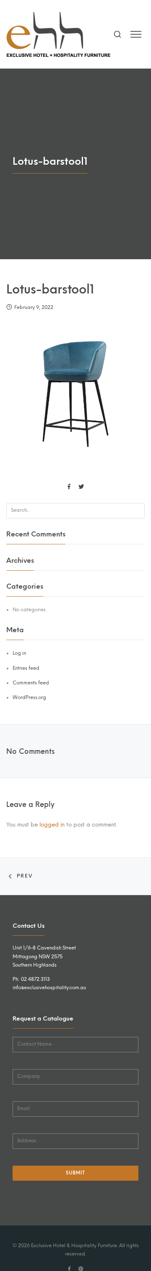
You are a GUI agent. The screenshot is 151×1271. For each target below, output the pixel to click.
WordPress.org (29, 697)
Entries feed (26, 668)
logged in (52, 824)
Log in (19, 653)
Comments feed (31, 683)
